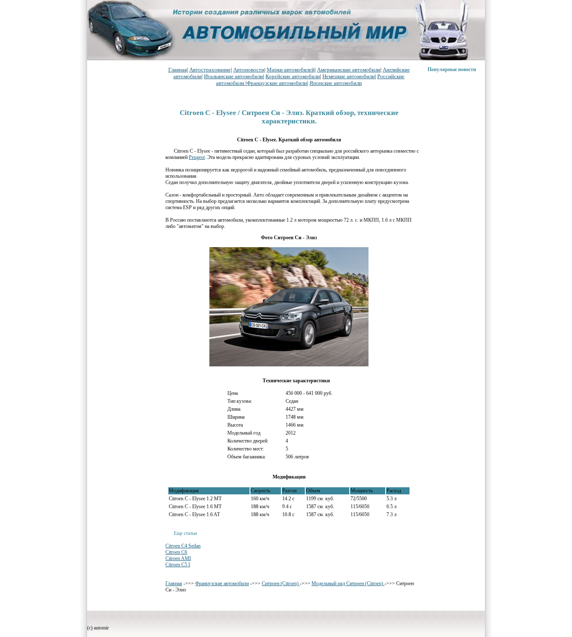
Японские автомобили (335, 83)
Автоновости (248, 70)
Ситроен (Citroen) (281, 583)
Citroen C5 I (177, 565)
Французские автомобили (277, 83)
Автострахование (210, 70)
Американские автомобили (348, 70)
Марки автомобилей (290, 70)
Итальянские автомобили (233, 76)
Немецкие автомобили (348, 76)
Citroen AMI (178, 558)
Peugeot (197, 157)
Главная (177, 70)
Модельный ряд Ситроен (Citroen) (348, 583)
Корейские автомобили (292, 76)
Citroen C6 (176, 552)
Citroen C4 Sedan (183, 546)
